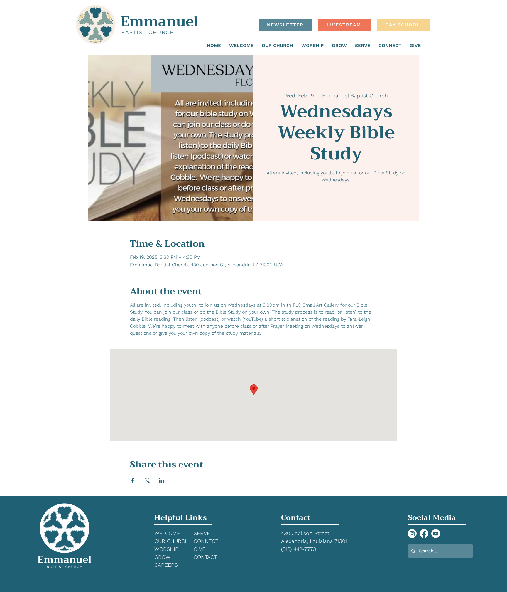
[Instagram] (412, 533)
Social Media (432, 517)
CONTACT (205, 557)
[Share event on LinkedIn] (161, 480)
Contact (295, 517)
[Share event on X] (147, 480)
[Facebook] (424, 533)
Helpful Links (180, 517)
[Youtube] (435, 533)
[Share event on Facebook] (133, 480)
